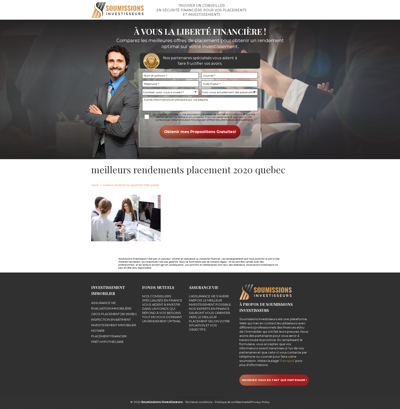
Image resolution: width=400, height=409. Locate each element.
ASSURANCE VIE (103, 303)
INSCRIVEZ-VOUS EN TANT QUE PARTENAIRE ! (274, 380)
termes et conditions (229, 114)
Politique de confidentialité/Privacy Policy (242, 402)
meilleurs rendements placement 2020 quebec (131, 185)
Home (95, 185)
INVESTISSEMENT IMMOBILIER (113, 325)
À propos (287, 361)
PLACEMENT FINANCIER (109, 336)
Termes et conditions (198, 402)
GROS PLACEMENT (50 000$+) (114, 314)
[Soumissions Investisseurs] (117, 10)
